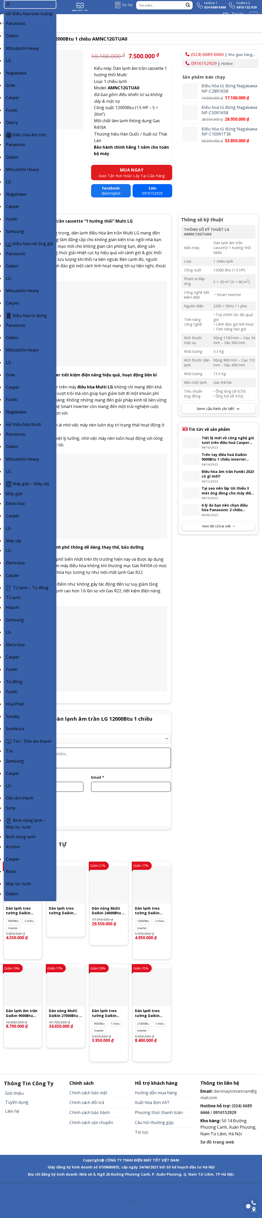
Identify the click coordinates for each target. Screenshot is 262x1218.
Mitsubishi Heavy (22, 48)
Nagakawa (16, 73)
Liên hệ (12, 1111)
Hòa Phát (15, 704)
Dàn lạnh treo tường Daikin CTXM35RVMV (147, 910)
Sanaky (13, 716)
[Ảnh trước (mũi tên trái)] (5, 1209)
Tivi (9, 751)
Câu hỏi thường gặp (154, 1122)
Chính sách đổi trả (86, 1102)
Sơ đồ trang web (217, 1142)
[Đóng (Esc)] (5, 1187)
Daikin (12, 36)
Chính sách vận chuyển (91, 1122)
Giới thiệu (14, 1093)
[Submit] (187, 5)
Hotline (227, 63)
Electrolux (15, 503)
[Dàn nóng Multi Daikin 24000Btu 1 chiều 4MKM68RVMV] (109, 884)
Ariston (13, 847)
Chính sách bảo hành (89, 1112)
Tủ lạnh (13, 597)
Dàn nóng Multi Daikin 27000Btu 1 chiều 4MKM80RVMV (65, 1013)
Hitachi (12, 607)
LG (8, 60)
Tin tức (141, 1132)
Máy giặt (14, 494)
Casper (12, 97)
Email (97, 777)
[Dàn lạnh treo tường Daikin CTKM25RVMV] (109, 987)
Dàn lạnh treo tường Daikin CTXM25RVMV (18, 910)
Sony (10, 808)
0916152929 (204, 63)
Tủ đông (14, 681)
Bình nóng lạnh (21, 837)
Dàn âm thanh (19, 798)
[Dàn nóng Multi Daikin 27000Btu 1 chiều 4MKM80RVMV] (66, 987)
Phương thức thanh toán (159, 1112)
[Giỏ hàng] (253, 16)
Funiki (11, 110)
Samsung (15, 231)
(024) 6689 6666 (207, 54)
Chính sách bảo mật (88, 1093)
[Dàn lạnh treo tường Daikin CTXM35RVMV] (152, 884)
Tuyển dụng (16, 1102)
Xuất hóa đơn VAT (152, 1102)
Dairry (12, 122)
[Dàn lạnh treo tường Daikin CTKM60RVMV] (152, 987)
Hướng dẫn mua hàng (156, 1093)
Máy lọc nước (18, 884)
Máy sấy (13, 541)
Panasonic (16, 23)
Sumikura (15, 728)
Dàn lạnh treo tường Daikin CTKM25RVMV (104, 1013)
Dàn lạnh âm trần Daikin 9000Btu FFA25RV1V (21, 1013)
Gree (10, 85)
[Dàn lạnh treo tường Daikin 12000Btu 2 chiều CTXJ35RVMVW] (66, 884)
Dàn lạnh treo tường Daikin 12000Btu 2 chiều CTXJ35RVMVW (64, 910)
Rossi (11, 871)
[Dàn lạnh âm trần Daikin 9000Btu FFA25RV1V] (23, 987)
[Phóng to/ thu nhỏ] (20, 1187)
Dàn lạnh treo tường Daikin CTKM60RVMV (147, 1013)
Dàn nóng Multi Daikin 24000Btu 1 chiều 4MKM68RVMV (108, 910)
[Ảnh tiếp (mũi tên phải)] (20, 1209)
